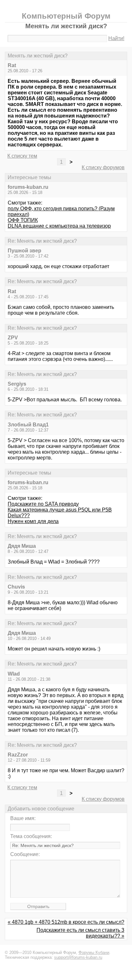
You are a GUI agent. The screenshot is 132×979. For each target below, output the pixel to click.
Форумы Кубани (93, 952)
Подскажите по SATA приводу (43, 504)
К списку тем (22, 156)
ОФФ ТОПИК (23, 220)
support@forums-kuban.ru (78, 957)
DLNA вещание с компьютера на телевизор (59, 226)
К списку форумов (103, 167)
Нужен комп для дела (33, 521)
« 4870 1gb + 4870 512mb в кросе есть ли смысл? (66, 922)
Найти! (116, 38)
